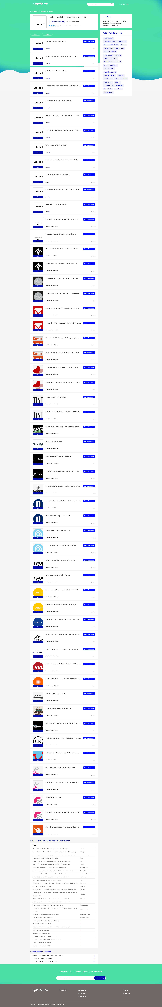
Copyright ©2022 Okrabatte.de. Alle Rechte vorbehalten (47, 1004)
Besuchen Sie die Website (52, 226)
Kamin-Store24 (108, 85)
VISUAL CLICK (108, 38)
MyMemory (119, 85)
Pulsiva (123, 45)
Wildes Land (122, 41)
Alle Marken (41, 11)
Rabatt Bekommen (89, 41)
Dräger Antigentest (109, 75)
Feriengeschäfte (124, 4)
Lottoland (50, 11)
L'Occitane (113, 65)
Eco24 (106, 58)
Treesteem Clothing (110, 41)
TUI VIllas (114, 58)
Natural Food (82, 996)
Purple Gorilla (108, 89)
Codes (35, 34)
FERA (105, 45)
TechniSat (114, 79)
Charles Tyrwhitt (108, 62)
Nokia (105, 65)
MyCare (117, 82)
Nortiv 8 (118, 62)
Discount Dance (108, 68)
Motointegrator (108, 55)
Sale (47, 34)
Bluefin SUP (81, 993)
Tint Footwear (108, 82)
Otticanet (118, 55)
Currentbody (120, 48)
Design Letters (108, 92)
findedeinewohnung (110, 72)
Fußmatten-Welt (108, 48)
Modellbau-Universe (110, 51)
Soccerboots (123, 79)
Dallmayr (120, 75)
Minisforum (118, 89)
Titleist (106, 79)
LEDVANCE (114, 45)
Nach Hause (33, 11)
